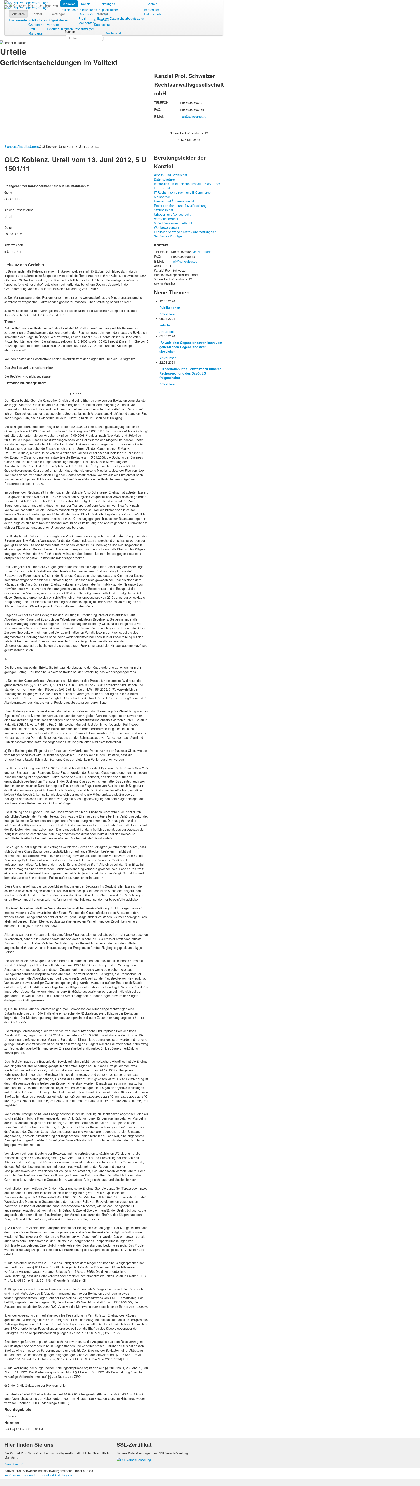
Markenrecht (163, 197)
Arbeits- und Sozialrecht (170, 175)
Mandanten (86, 23)
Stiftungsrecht (163, 210)
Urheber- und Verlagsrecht (172, 214)
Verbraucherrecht (166, 218)
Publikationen (88, 9)
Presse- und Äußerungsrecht (174, 201)
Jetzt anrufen (202, 252)
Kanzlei (86, 4)
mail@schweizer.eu (193, 116)
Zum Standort (13, 1464)
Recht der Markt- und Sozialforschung (180, 205)
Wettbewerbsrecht (166, 227)
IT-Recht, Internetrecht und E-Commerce (182, 192)
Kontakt (152, 4)
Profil (82, 18)
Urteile (34, 146)
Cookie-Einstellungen (57, 1475)
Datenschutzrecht (166, 179)
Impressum (152, 9)
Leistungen (107, 4)
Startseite (11, 146)
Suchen (70, 31)
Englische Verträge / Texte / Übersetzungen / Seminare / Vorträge (185, 234)
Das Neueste (69, 9)
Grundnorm (86, 14)
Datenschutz (152, 14)
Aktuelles (69, 4)
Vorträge (103, 14)
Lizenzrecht (162, 188)
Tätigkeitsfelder (107, 9)
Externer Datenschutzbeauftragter (120, 18)
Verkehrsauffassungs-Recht (173, 223)
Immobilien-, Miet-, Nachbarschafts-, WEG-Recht (188, 183)
